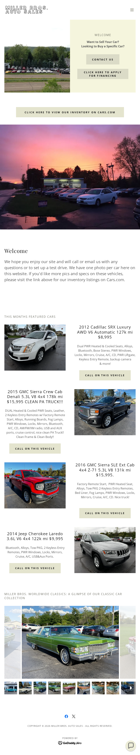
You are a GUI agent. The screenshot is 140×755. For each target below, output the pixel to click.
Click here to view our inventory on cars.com (70, 112)
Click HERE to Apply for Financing (103, 73)
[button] (132, 9)
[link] (27, 12)
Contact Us (103, 59)
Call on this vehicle (105, 375)
